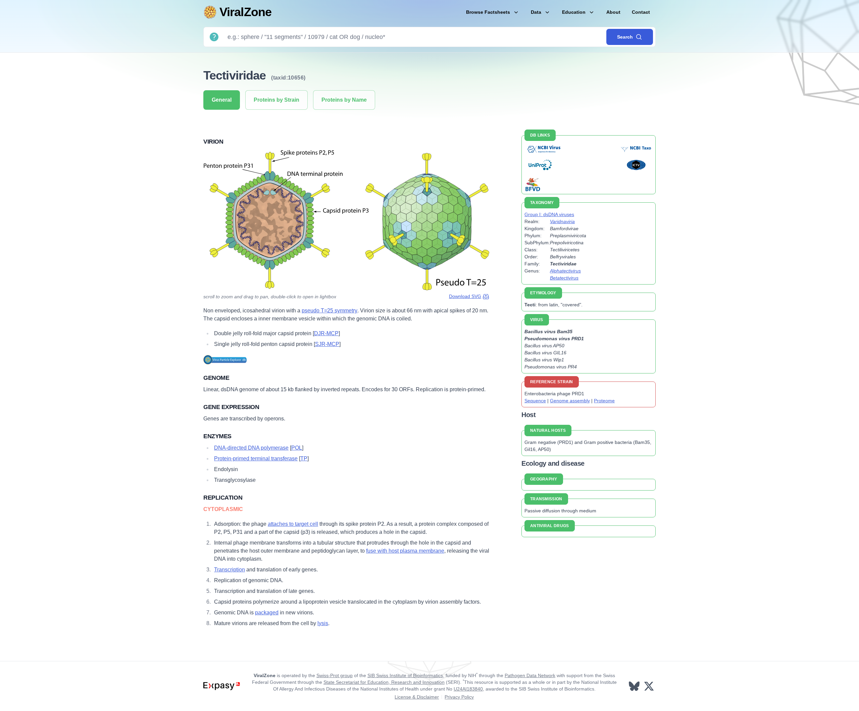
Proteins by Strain (276, 100)
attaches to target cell (293, 524)
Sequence (535, 400)
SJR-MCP (327, 344)
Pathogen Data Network (530, 675)
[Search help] (214, 37)
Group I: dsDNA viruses (549, 214)
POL (296, 448)
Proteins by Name (344, 100)
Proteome (604, 400)
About (613, 12)
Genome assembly (570, 400)
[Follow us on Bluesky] (635, 686)
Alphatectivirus (565, 270)
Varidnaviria (562, 221)
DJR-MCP (326, 333)
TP (303, 458)
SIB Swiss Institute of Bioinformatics (405, 675)
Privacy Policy (459, 697)
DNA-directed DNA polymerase (251, 448)
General (222, 100)
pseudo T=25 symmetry (329, 310)
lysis (322, 623)
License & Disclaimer (417, 697)
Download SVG (465, 296)
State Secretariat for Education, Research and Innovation (384, 682)
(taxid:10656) (288, 78)
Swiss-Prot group (334, 675)
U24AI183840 (468, 689)
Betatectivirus (564, 278)
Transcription (229, 569)
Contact (641, 12)
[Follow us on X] (650, 686)
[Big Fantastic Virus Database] (532, 184)
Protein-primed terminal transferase (256, 458)
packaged (267, 612)
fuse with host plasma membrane (405, 551)
